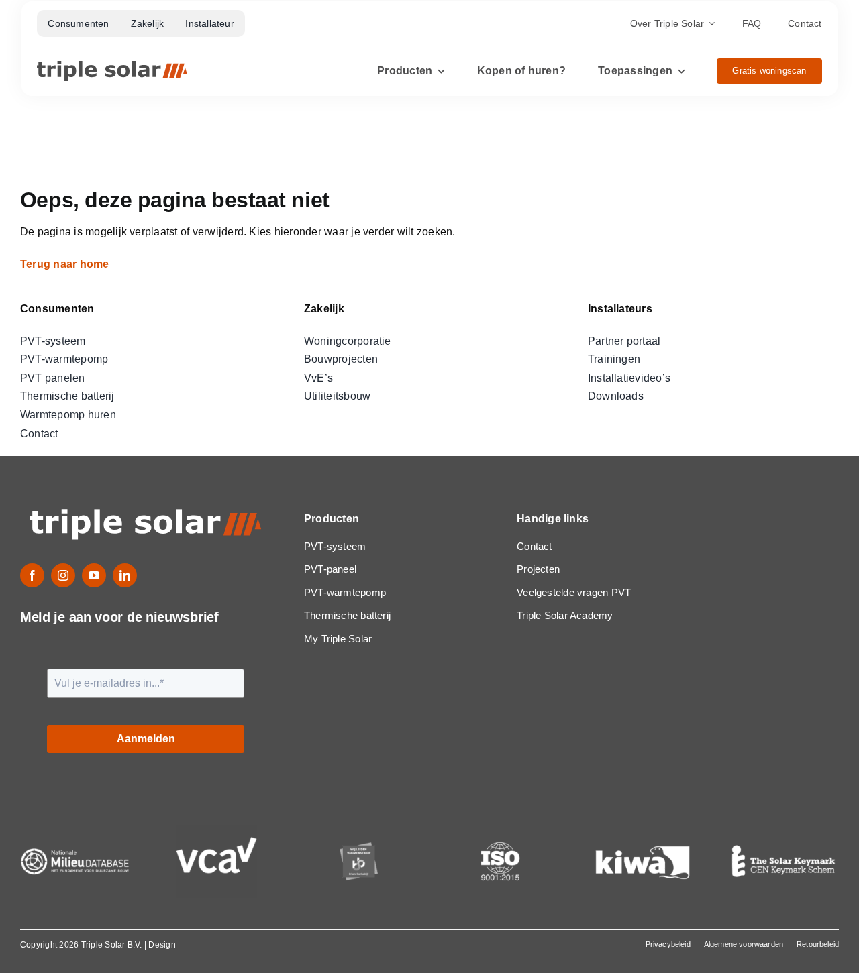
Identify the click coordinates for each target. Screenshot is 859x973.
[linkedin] (125, 575)
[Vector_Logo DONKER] (112, 66)
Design (161, 945)
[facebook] (32, 575)
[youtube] (94, 575)
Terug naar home (66, 264)
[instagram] (63, 575)
